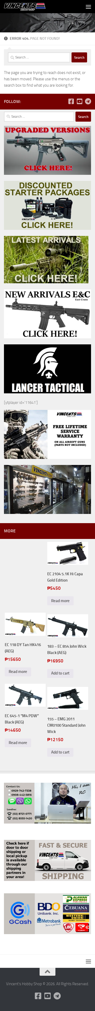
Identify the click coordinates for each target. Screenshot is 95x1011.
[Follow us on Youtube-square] (79, 101)
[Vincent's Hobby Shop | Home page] (32, 6)
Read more (60, 600)
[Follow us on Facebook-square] (71, 101)
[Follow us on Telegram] (88, 101)
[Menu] (88, 6)
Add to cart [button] (60, 673)
